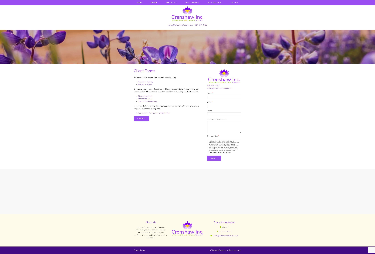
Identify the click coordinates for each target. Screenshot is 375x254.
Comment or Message (216, 119)
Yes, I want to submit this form (220, 152)
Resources (213, 2)
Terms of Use (213, 136)
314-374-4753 (201, 25)
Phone (209, 111)
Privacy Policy (139, 250)
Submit (214, 158)
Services (170, 2)
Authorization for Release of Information (154, 113)
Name (210, 93)
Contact (234, 2)
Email (210, 102)
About (154, 2)
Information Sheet (145, 99)
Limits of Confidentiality (147, 101)
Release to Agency (145, 82)
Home (139, 2)
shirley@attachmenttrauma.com (180, 25)
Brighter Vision (235, 250)
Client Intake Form (145, 96)
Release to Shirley (145, 84)
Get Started (192, 2)
